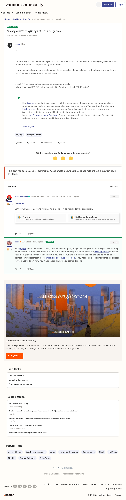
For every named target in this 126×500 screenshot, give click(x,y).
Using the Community (18, 380)
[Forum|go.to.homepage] (24, 4)
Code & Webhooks (17, 428)
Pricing (47, 484)
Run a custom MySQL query (18, 403)
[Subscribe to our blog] (25, 486)
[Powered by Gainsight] (63, 468)
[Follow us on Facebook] (15, 486)
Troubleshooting (15, 406)
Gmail (52, 452)
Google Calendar (27, 458)
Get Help (5, 12)
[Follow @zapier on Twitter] (30, 486)
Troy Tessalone (21, 196)
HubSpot (113, 452)
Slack (101, 452)
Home (7, 19)
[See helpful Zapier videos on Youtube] (35, 486)
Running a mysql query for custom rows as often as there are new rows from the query (39, 418)
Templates (116, 484)
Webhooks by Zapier (35, 452)
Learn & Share (23, 12)
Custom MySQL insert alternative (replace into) (25, 425)
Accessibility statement (73, 474)
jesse (17, 242)
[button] (108, 4)
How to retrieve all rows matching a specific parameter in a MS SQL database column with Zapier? (43, 411)
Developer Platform (70, 484)
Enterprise (104, 484)
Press (85, 484)
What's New (41, 12)
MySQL (19, 135)
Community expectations (20, 384)
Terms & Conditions (51, 474)
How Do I (27, 19)
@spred (30, 103)
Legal (109, 495)
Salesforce (45, 458)
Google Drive (88, 452)
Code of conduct (16, 376)
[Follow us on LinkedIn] (20, 486)
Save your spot (14, 356)
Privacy (118, 495)
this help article (29, 109)
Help (56, 484)
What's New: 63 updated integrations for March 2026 (28, 433)
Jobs (93, 484)
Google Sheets (34, 135)
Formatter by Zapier (69, 452)
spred (18, 44)
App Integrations (113, 488)
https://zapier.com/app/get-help (42, 115)
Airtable (11, 458)
